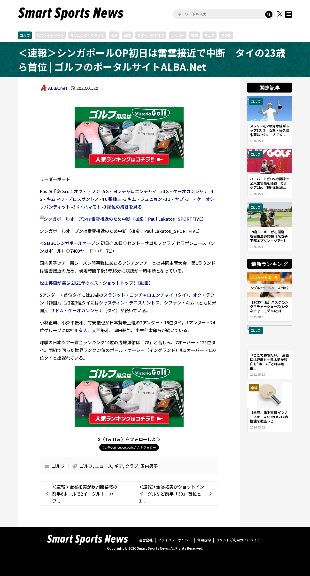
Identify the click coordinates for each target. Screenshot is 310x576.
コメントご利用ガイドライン (238, 539)
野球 (194, 35)
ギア (118, 466)
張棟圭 (114, 199)
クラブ (131, 466)
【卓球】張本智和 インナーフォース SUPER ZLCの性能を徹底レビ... (269, 416)
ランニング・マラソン (87, 35)
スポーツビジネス (150, 35)
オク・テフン (87, 191)
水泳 (114, 35)
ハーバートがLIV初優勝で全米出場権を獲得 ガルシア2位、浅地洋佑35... (269, 183)
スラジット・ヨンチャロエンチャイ (138, 295)
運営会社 (146, 539)
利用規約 (204, 539)
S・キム (47, 199)
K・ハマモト (88, 206)
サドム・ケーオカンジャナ (77, 310)
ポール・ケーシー (127, 350)
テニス (209, 35)
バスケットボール (50, 35)
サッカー (178, 35)
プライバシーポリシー (175, 539)
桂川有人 (78, 330)
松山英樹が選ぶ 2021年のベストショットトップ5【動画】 (96, 283)
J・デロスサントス (80, 199)
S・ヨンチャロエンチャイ (131, 191)
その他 (226, 35)
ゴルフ (25, 35)
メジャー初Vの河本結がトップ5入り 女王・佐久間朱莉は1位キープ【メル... (269, 130)
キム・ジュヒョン (144, 199)
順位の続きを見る (124, 206)
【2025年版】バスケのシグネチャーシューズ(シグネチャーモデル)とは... (269, 306)
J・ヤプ (176, 199)
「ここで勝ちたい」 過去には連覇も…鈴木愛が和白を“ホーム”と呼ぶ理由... (269, 362)
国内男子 (149, 466)
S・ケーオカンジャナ (187, 191)
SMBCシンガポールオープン (72, 243)
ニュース (103, 466)
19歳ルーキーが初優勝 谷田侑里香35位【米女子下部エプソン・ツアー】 (269, 236)
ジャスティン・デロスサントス (129, 302)
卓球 (127, 35)
